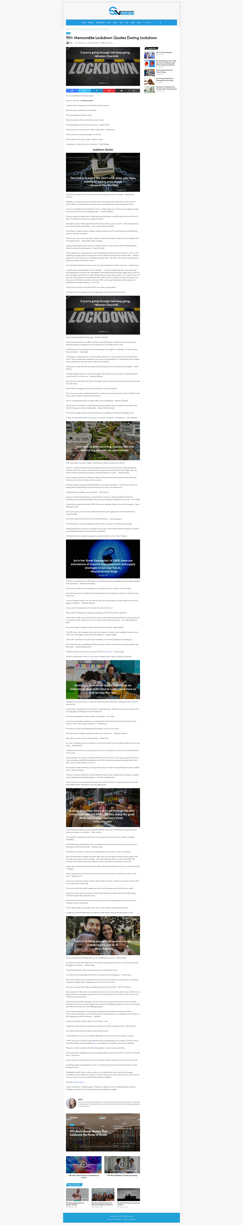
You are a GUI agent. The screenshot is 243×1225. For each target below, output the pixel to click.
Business (90, 22)
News (109, 22)
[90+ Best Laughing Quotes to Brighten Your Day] (77, 1194)
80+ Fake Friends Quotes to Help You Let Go (87, 1132)
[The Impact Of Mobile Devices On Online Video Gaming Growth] (149, 89)
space (95, 1043)
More (139, 22)
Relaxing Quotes (78, 1082)
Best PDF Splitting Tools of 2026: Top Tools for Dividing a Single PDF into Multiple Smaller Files (166, 63)
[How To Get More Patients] (149, 55)
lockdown (108, 652)
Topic (74, 29)
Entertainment (100, 22)
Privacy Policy (117, 1219)
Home (84, 22)
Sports (115, 22)
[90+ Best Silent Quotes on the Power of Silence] (128, 1194)
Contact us (132, 1219)
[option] (103, 1132)
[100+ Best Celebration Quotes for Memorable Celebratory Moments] (103, 1194)
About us (125, 1219)
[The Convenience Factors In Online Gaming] (149, 72)
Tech (121, 22)
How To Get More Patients (164, 52)
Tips (126, 22)
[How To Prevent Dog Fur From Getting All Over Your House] (149, 81)
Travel (133, 22)
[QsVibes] (121, 11)
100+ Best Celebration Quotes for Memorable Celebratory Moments (102, 1204)
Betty (70, 43)
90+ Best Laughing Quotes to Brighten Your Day (75, 1204)
